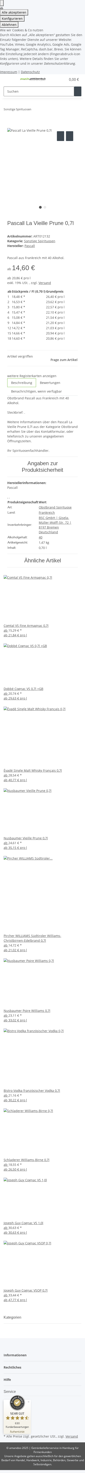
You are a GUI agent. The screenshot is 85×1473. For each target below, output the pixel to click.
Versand (45, 283)
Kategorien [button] (13, 1317)
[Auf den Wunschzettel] (69, 136)
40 (40, 537)
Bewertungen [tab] (50, 383)
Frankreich (47, 512)
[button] (57, 79)
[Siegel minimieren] (28, 1402)
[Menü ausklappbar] (9, 79)
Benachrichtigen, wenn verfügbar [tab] (36, 391)
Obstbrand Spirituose (55, 507)
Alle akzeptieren (14, 12)
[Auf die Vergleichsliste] (60, 136)
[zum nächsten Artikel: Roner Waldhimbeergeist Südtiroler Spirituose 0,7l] (43, 110)
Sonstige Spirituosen (39, 241)
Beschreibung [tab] (21, 383)
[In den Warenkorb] (11, 125)
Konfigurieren (12, 18)
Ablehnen (9, 24)
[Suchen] (77, 91)
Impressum (8, 72)
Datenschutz (30, 72)
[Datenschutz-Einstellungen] (2, 3)
